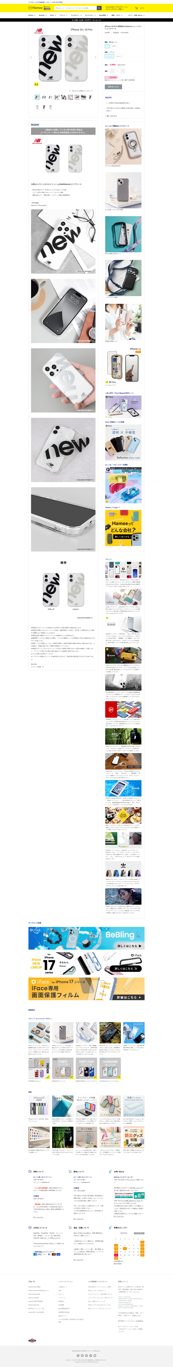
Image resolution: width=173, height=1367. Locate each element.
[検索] (99, 8)
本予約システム (136, 1188)
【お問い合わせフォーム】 (132, 1201)
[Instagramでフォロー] (86, 1355)
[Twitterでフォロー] (82, 1355)
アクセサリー (75, 15)
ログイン (61, 1294)
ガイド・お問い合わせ (135, 15)
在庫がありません (113, 87)
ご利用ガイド (62, 1287)
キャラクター (89, 15)
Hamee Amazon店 (34, 1294)
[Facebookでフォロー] (78, 1355)
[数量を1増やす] (123, 71)
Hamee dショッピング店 (36, 1308)
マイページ (61, 1298)
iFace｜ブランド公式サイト (97, 1290)
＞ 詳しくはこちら (111, 116)
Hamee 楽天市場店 (34, 1287)
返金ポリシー (62, 1316)
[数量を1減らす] (112, 71)
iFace (52, 15)
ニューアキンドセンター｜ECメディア (100, 1298)
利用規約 (61, 1301)
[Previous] (31, 57)
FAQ (59, 1290)
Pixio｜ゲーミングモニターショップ (99, 1308)
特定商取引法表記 (64, 1312)
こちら (132, 1180)
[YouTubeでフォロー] (95, 1355)
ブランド (62, 15)
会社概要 (61, 1305)
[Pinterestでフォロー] (90, 1355)
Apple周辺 (102, 15)
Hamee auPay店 (33, 1298)
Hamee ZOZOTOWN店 (35, 1301)
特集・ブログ (116, 15)
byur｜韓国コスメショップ (96, 1301)
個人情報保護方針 (64, 1308)
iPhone (30, 15)
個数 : (106, 71)
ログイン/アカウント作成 (114, 9)
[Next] (95, 57)
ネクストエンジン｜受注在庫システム (100, 1294)
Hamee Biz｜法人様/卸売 (36, 1312)
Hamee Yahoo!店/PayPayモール (38, 1290)
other (107, 33)
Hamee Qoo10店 (33, 1305)
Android (41, 15)
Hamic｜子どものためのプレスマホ (99, 1305)
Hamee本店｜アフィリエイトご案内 (99, 1287)
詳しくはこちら (38, 1217)
